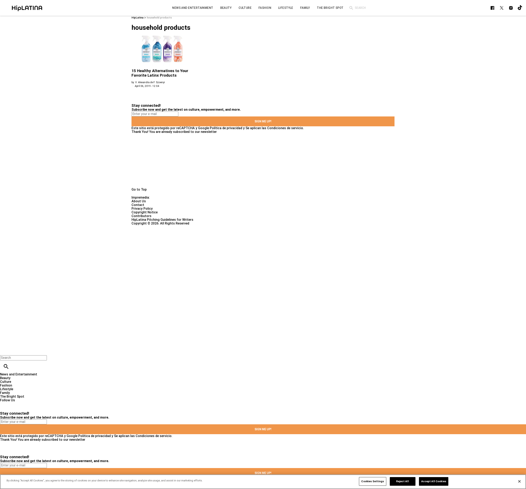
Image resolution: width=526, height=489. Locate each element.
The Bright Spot (12, 396)
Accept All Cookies (433, 481)
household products (159, 17)
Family (5, 393)
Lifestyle (6, 389)
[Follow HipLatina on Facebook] (492, 8)
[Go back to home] (215, 240)
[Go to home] (263, 161)
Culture (5, 382)
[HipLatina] (27, 8)
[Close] (519, 481)
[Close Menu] (4, 350)
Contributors (141, 216)
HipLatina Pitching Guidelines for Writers (162, 220)
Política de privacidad (226, 128)
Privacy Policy (142, 209)
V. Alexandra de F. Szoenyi (150, 82)
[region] (263, 481)
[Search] (351, 8)
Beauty (5, 378)
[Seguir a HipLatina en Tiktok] (520, 8)
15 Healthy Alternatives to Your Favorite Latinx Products (160, 73)
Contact (138, 205)
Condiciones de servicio (285, 128)
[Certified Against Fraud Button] (146, 227)
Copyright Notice (145, 212)
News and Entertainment (18, 374)
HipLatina (137, 17)
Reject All (402, 481)
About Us (139, 201)
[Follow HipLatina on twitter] (501, 8)
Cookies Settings (372, 481)
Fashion (6, 385)
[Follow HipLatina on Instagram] (511, 8)
